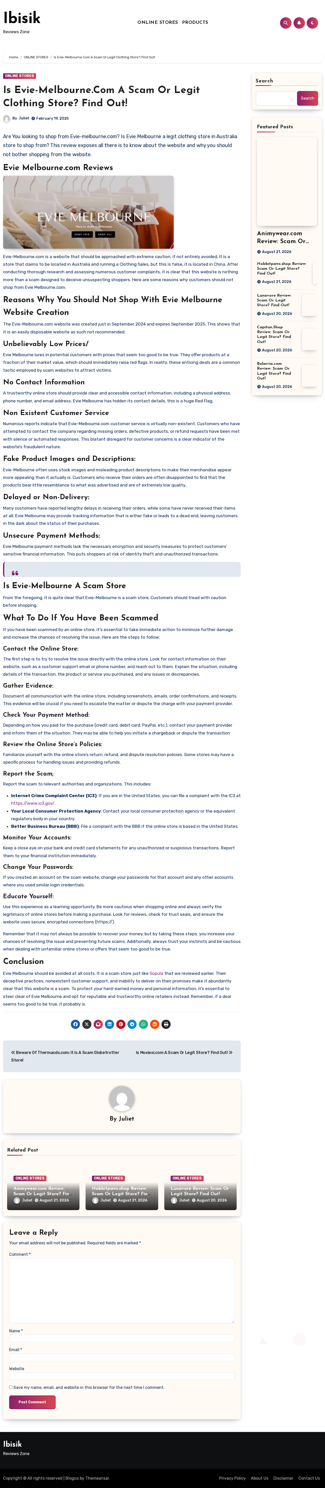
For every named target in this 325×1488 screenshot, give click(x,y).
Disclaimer (283, 1478)
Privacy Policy (232, 1478)
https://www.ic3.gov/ (32, 803)
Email (15, 1349)
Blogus (72, 1478)
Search (264, 81)
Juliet (24, 118)
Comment (20, 1254)
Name (16, 1331)
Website (16, 1368)
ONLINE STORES (157, 23)
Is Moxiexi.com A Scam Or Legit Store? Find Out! (182, 1052)
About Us (259, 1478)
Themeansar (97, 1478)
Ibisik (22, 19)
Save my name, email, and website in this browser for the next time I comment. (89, 1387)
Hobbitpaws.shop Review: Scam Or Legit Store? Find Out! (121, 1194)
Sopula (157, 973)
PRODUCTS (195, 23)
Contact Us (309, 1478)
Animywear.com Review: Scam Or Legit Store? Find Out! (42, 1194)
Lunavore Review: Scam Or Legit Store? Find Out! (274, 300)
